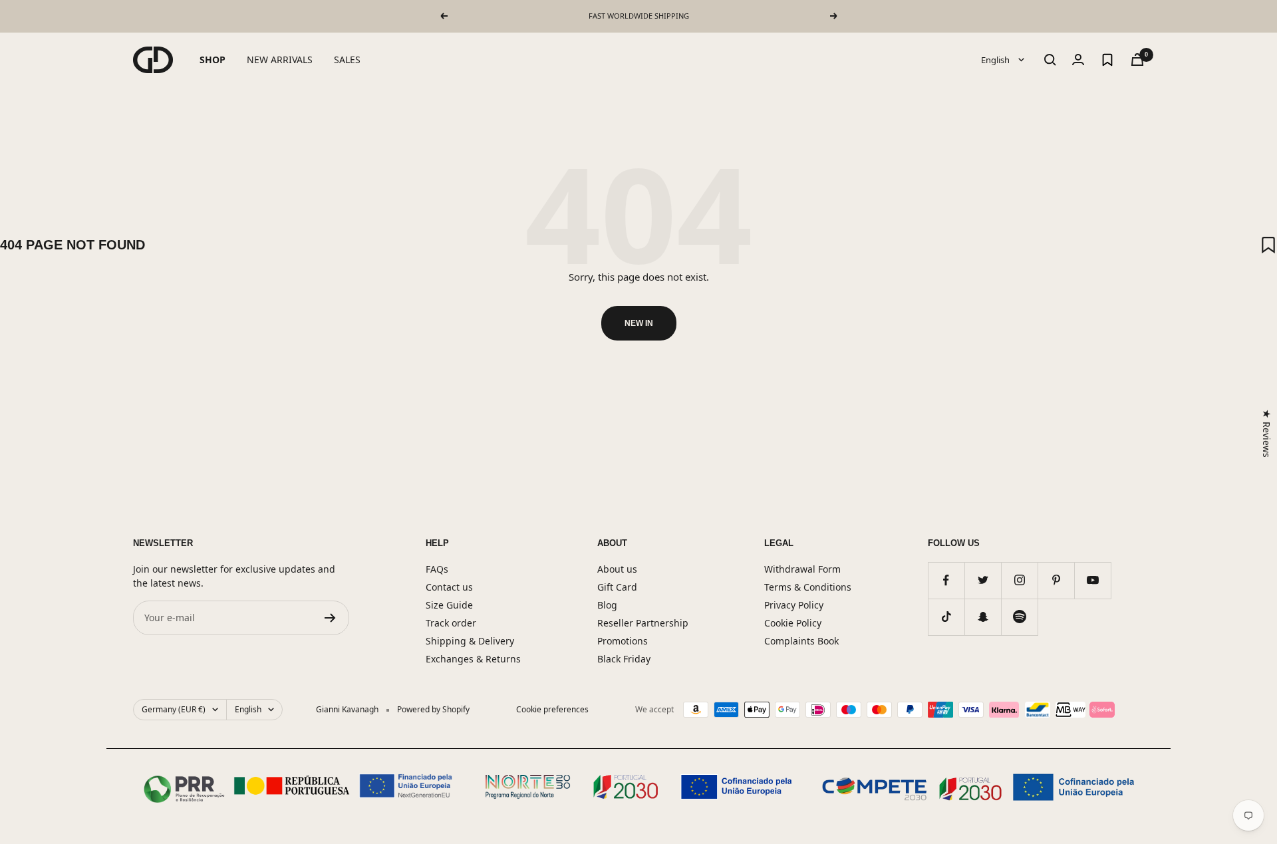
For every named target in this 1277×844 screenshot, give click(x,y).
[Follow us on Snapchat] (982, 617)
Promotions (622, 640)
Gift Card (617, 587)
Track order (451, 623)
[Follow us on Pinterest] (1056, 580)
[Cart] (1137, 59)
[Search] (1050, 60)
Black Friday (623, 658)
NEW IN (639, 323)
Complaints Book (801, 640)
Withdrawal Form (802, 569)
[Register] (330, 618)
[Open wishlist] (1107, 60)
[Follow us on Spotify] (1019, 617)
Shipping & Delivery (470, 640)
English (996, 59)
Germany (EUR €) (174, 709)
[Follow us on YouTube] (1092, 580)
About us (617, 569)
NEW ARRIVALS (280, 59)
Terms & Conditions (807, 587)
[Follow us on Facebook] (946, 580)
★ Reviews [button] (1266, 432)
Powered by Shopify (433, 709)
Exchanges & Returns (473, 658)
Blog (607, 605)
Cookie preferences (552, 709)
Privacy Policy (793, 605)
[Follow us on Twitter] (982, 580)
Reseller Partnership (642, 623)
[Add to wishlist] (1268, 244)
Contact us (449, 587)
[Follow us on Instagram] (1019, 580)
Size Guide (449, 605)
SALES (347, 59)
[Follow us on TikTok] (946, 617)
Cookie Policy (792, 623)
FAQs (437, 569)
